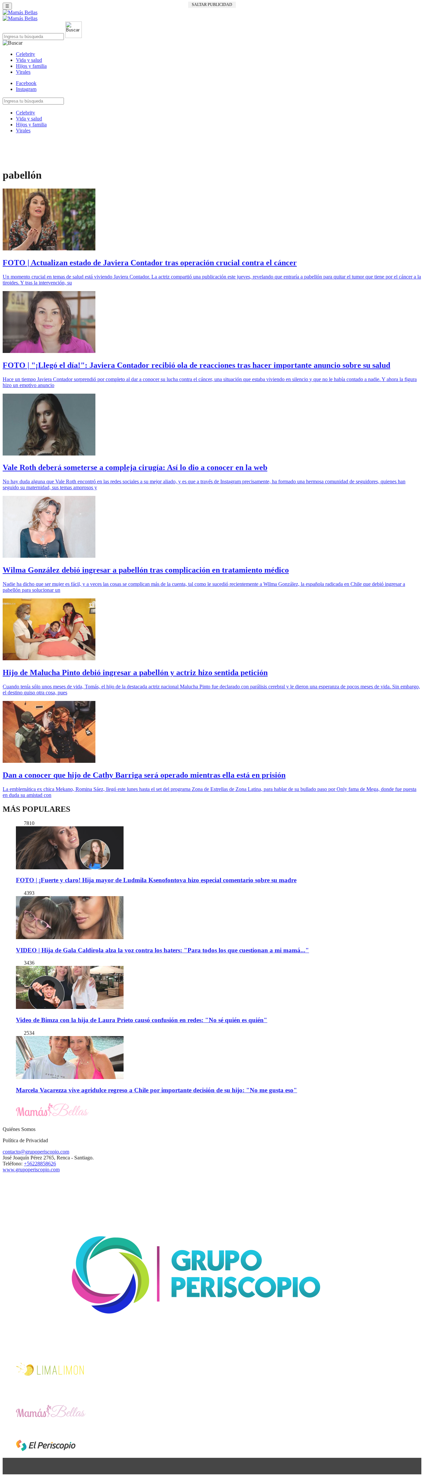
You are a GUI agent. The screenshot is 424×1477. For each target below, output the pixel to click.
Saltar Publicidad (212, 4)
